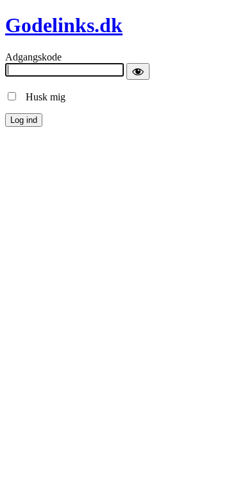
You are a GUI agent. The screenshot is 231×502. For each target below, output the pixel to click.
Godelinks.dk (64, 25)
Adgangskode (33, 56)
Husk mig (41, 96)
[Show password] (138, 71)
